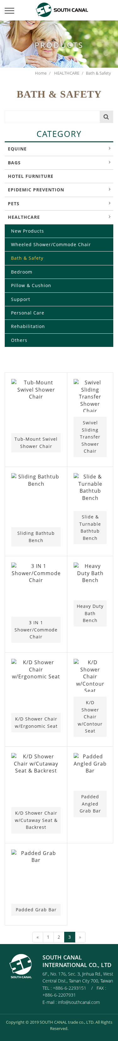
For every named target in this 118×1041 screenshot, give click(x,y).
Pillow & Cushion (31, 285)
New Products (27, 231)
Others (19, 340)
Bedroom (21, 272)
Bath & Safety (27, 258)
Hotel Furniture (30, 176)
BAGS (14, 163)
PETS (14, 204)
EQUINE (17, 149)
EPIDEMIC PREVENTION (36, 190)
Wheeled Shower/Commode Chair (51, 244)
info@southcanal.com (79, 1002)
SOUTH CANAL (65, 9)
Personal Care (27, 313)
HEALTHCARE (66, 73)
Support (20, 299)
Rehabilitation (28, 326)
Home (41, 73)
